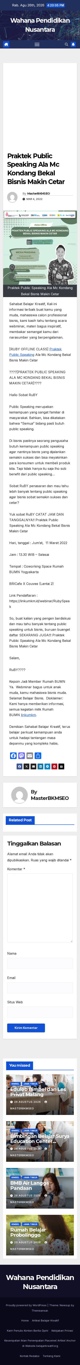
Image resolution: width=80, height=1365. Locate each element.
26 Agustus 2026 (28, 1101)
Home (25, 1320)
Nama (11, 953)
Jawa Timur (30, 1084)
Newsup (65, 1305)
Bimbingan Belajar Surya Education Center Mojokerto (39, 1141)
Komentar (16, 869)
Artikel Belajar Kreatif (45, 1320)
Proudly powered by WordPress (26, 1305)
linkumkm (28, 715)
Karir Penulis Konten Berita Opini (27, 1330)
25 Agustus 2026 (28, 1242)
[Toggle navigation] (37, 44)
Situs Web (15, 1002)
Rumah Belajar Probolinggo (28, 1232)
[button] (66, 44)
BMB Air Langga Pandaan (29, 1185)
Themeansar (40, 1310)
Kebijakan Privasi (62, 1330)
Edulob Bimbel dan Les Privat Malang (38, 1091)
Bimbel (15, 1084)
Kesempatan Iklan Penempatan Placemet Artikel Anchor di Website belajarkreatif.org (40, 1343)
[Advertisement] (40, 103)
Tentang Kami (51, 1356)
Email (11, 978)
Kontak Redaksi (29, 1356)
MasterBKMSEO (38, 193)
